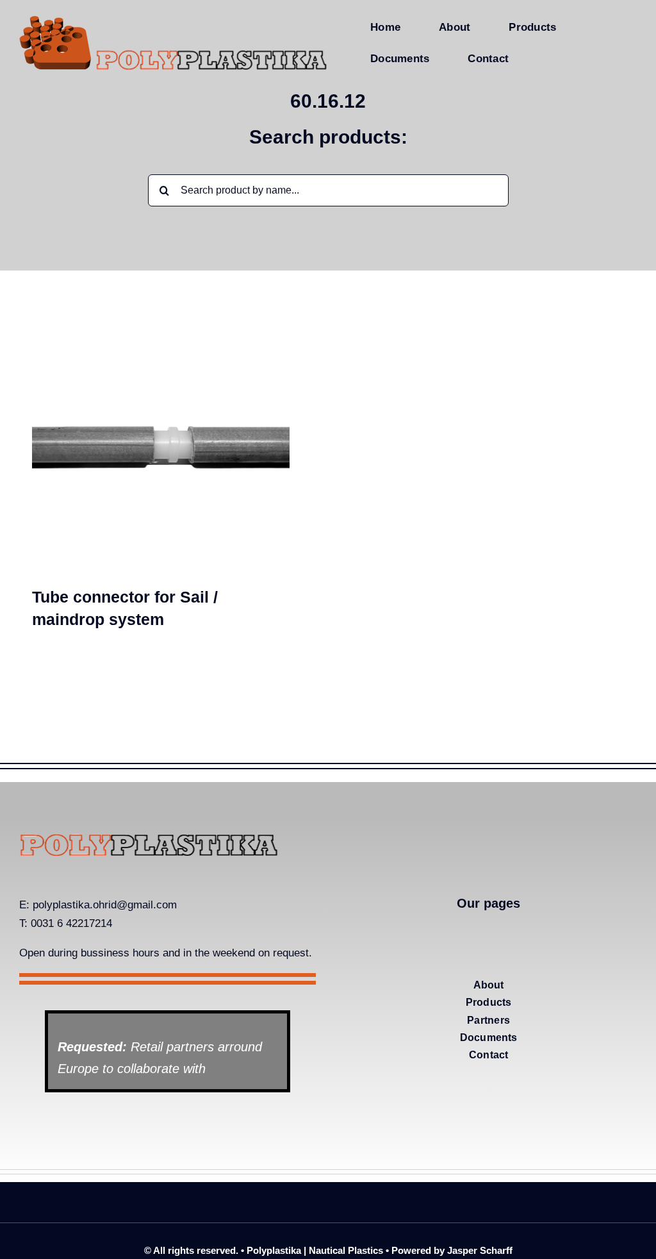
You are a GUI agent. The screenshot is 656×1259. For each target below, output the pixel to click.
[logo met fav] (173, 18)
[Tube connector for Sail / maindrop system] (160, 491)
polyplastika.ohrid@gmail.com (105, 905)
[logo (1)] (148, 839)
